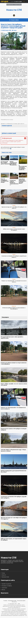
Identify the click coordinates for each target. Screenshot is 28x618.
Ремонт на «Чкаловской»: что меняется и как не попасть (14, 281)
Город (14, 30)
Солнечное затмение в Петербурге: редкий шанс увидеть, (14, 256)
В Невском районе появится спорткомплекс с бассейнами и (14, 308)
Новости (14, 306)
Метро (3, 589)
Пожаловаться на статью (7, 119)
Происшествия (5, 577)
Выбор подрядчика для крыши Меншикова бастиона (13, 471)
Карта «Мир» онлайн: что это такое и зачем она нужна (14, 384)
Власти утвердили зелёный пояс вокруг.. (5, 180)
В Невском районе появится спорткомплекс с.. (14, 182)
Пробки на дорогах (6, 583)
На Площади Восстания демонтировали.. (6, 162)
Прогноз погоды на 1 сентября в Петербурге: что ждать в (14, 207)
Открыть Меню (15, 20)
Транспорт (4, 587)
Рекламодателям (12, 600)
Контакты (14, 601)
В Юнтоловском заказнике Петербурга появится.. (23, 167)
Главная (5, 600)
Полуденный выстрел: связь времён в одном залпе (12, 337)
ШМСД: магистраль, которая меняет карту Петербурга (14, 229)
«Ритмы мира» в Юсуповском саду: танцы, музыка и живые (13, 450)
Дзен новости (21, 123)
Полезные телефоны (7, 585)
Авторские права (21, 600)
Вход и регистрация (5, 148)
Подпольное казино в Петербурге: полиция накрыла (13, 429)
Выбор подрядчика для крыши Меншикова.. (13, 163)
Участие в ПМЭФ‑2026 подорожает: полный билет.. (22, 181)
